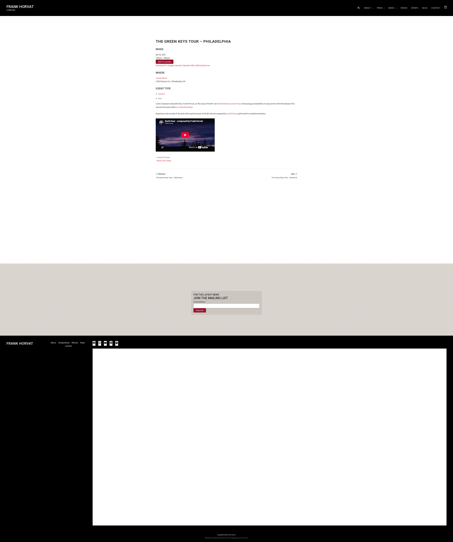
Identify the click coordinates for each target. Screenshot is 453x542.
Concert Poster (163, 157)
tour (160, 98)
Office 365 (195, 65)
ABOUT (367, 8)
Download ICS (162, 65)
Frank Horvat (20, 6)
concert (161, 94)
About (53, 342)
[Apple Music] (270, 437)
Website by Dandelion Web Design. (215, 538)
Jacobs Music (161, 78)
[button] (359, 7)
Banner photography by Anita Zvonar (237, 538)
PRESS (379, 8)
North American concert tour (229, 103)
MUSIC (391, 8)
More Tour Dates (164, 160)
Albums (75, 342)
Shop (82, 342)
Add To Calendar (164, 62)
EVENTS (414, 8)
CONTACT (435, 8)
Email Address (199, 302)
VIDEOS (404, 8)
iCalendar (186, 65)
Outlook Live (204, 65)
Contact (68, 346)
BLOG (424, 8)
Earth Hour (232, 113)
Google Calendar (175, 65)
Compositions (64, 342)
